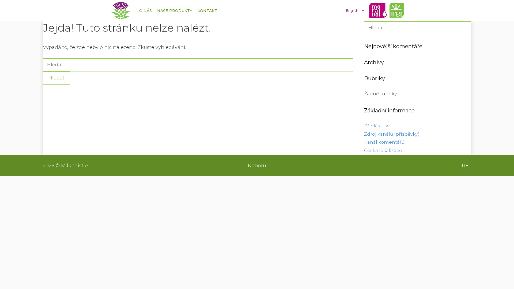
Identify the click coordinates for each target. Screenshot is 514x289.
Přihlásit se (377, 125)
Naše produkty (174, 10)
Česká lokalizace (383, 150)
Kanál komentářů (384, 142)
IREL (465, 166)
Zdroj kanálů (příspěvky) (391, 134)
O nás (145, 10)
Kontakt (207, 10)
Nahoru (257, 166)
